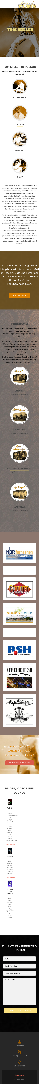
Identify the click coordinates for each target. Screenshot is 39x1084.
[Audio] (9, 802)
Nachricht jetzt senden (20, 1010)
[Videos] (9, 851)
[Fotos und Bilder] (9, 884)
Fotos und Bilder (10, 891)
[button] (2, 863)
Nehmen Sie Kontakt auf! (19, 763)
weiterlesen (10, 844)
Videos (9, 856)
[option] (19, 862)
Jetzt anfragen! (19, 295)
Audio (10, 808)
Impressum (19, 1075)
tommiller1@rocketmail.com (19, 1056)
